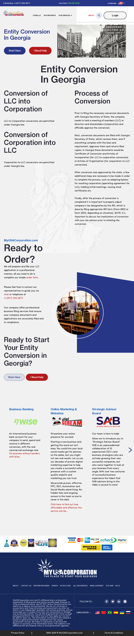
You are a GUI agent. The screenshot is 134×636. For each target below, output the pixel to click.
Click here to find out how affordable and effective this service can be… (25, 507)
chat (6, 294)
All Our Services (80, 586)
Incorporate (50, 15)
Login (115, 15)
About (91, 15)
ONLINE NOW (73, 3)
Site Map (109, 586)
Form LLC (37, 15)
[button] (3, 450)
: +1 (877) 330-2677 (21, 3)
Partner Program (41, 586)
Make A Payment (97, 586)
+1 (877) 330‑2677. (13, 298)
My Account (65, 586)
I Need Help (40, 50)
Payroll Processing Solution (106, 481)
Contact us (26, 586)
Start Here (15, 50)
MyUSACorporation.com (21, 240)
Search (55, 586)
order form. (32, 278)
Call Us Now (8, 3)
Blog (117, 586)
